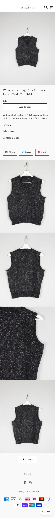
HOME (27, 474)
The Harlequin (31, 491)
